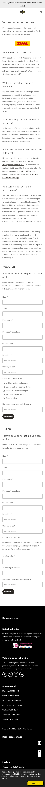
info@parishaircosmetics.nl (13, 165)
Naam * (5, 297)
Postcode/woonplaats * (11, 332)
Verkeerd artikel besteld (15, 394)
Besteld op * (7, 355)
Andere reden (11, 398)
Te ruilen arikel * (8, 556)
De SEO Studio (18, 767)
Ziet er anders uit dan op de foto (19, 387)
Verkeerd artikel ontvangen (17, 390)
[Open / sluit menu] (3, 12)
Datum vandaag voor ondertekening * (17, 404)
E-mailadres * (7, 320)
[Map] (22, 749)
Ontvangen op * (8, 367)
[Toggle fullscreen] (39, 743)
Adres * (5, 308)
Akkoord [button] (35, 783)
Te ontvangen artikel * (11, 568)
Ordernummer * (8, 343)
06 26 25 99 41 (25, 171)
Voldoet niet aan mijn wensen (17, 383)
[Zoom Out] (39, 755)
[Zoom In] (39, 751)
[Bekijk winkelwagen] (41, 12)
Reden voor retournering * (13, 378)
